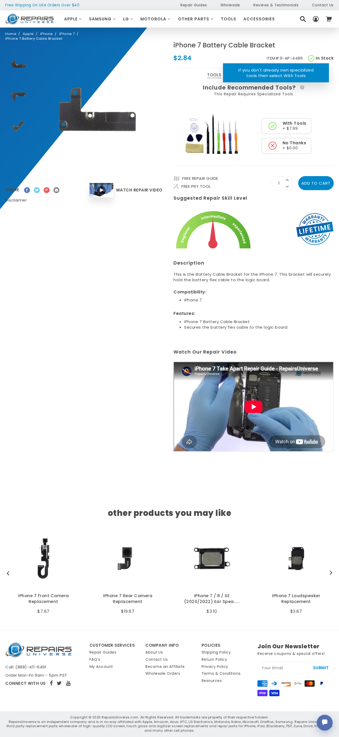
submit (321, 668)
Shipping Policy (216, 652)
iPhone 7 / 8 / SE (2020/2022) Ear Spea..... (212, 599)
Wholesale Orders (162, 673)
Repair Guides (193, 5)
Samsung (101, 19)
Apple (71, 19)
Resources (212, 680)
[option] (18, 64)
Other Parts (194, 19)
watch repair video (139, 190)
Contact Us (323, 5)
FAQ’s (95, 659)
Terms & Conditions (221, 673)
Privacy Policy (215, 666)
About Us (154, 652)
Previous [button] (9, 573)
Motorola (154, 19)
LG (126, 19)
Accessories (259, 19)
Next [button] (329, 573)
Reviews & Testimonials (275, 5)
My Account (101, 666)
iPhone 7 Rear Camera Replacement (127, 599)
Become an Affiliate (165, 666)
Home (10, 34)
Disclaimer (16, 200)
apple (28, 34)
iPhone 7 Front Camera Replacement (43, 599)
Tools (228, 19)
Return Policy (214, 659)
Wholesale (230, 5)
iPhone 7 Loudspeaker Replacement (296, 599)
